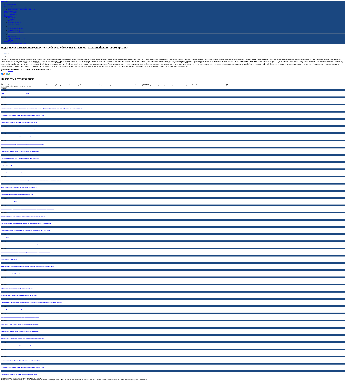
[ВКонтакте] (2, 74)
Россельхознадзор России (16, 32)
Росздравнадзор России (15, 30)
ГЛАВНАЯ (10, 4)
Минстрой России (13, 24)
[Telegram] (7, 74)
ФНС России (12, 17)
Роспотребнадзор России (15, 28)
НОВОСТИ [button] (8, 16)
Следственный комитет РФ (16, 38)
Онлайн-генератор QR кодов (17, 43)
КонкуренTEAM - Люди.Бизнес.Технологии (21, 9)
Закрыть (3, 88)
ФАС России (12, 21)
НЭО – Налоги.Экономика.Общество (19, 8)
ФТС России (12, 36)
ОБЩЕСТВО (10, 12)
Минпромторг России (14, 22)
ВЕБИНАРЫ (10, 11)
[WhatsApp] (9, 74)
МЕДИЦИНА (11, 14)
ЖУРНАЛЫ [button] (8, 6)
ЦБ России (11, 19)
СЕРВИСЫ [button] (7, 41)
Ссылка (10, 71)
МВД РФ (10, 40)
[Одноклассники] (4, 74)
